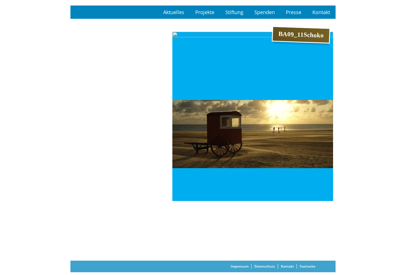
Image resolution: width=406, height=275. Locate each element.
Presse (293, 12)
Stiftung (234, 12)
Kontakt (321, 12)
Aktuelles (173, 12)
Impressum (240, 266)
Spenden (264, 12)
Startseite (307, 266)
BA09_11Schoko (186, 180)
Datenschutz (264, 266)
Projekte (204, 12)
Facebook (329, 266)
